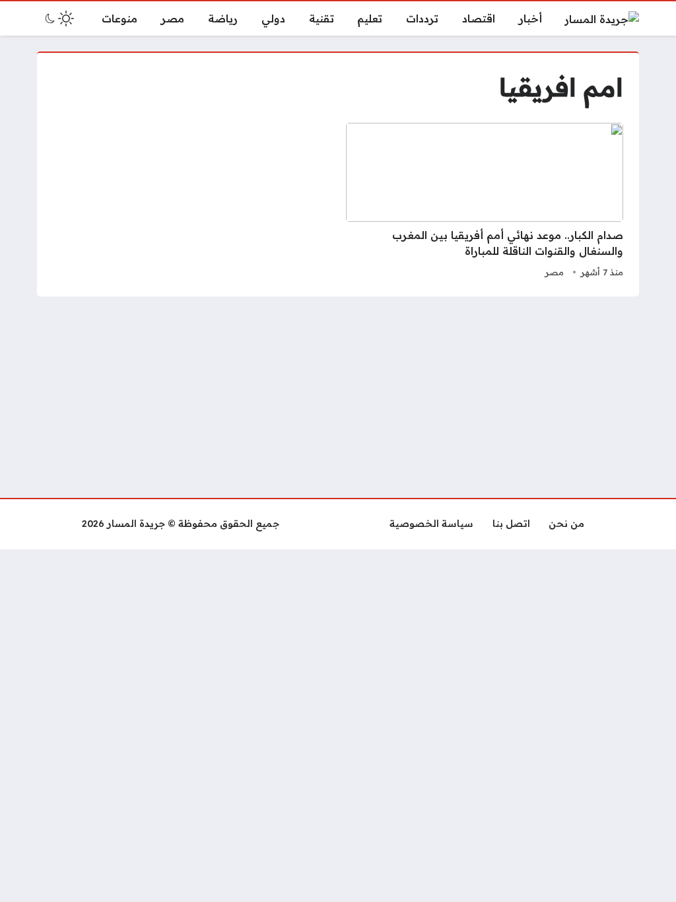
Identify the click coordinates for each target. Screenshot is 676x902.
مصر (554, 272)
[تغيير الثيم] (58, 18)
